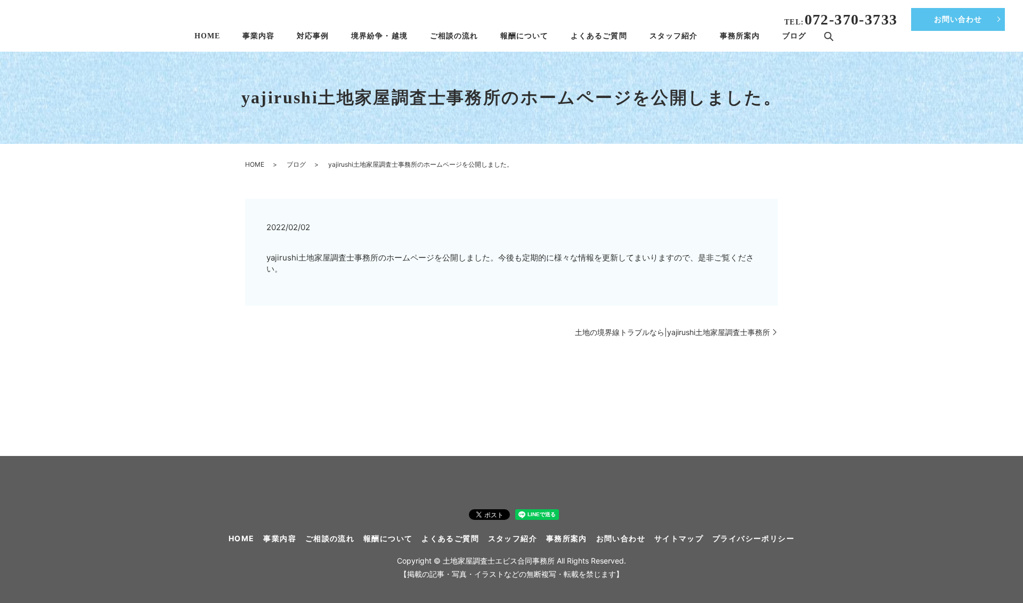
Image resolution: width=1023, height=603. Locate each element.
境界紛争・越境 (379, 36)
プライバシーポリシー (753, 538)
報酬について (524, 36)
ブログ (794, 36)
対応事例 (313, 36)
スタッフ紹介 (673, 36)
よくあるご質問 (599, 36)
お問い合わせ (958, 19)
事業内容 (258, 36)
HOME (207, 36)
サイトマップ (678, 538)
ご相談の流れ (454, 36)
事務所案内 (740, 36)
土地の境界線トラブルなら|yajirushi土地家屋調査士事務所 (672, 332)
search (828, 37)
